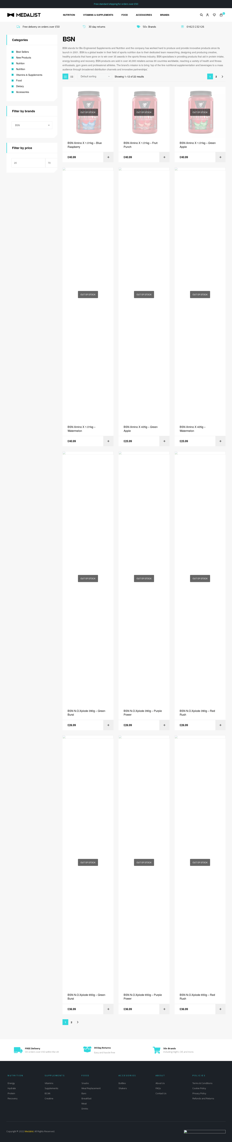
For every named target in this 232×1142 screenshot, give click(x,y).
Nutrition (20, 69)
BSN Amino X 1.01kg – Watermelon (81, 428)
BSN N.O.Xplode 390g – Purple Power (143, 712)
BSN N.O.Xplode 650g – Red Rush (197, 996)
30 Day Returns (102, 1048)
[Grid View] (65, 76)
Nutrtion (20, 63)
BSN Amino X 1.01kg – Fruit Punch (140, 145)
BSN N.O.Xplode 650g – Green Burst (86, 996)
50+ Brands (169, 1048)
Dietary (20, 86)
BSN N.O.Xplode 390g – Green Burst (86, 712)
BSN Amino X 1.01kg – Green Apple (198, 145)
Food (19, 80)
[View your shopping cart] (220, 15)
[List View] (72, 76)
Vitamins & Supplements (29, 74)
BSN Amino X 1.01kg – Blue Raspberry (85, 145)
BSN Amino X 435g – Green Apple (141, 428)
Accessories (22, 92)
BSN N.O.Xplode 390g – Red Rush (197, 712)
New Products (23, 57)
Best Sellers (22, 51)
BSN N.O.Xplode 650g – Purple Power (143, 996)
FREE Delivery (32, 1048)
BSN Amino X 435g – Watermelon (193, 428)
